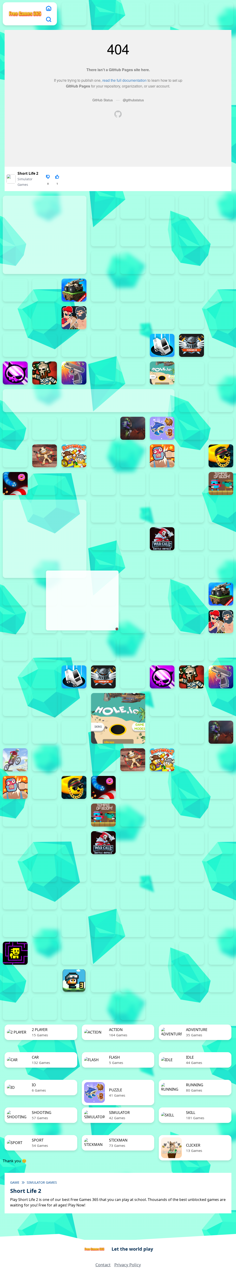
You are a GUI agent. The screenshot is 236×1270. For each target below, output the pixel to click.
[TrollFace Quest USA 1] (44, 953)
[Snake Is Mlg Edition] (221, 455)
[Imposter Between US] (221, 372)
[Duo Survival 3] (74, 13)
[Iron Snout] (221, 400)
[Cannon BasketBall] (191, 317)
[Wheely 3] (132, 953)
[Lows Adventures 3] (74, 980)
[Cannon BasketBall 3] (132, 317)
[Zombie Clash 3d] (221, 538)
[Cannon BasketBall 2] (103, 317)
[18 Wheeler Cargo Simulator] (132, 980)
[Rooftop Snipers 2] (132, 207)
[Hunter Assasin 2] (191, 372)
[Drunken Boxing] (132, 345)
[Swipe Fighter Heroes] (44, 815)
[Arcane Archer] (132, 262)
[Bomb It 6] (221, 290)
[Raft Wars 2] (74, 455)
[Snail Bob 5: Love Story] (191, 897)
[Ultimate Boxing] (162, 511)
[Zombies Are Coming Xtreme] (132, 566)
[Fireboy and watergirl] (103, 13)
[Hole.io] (162, 372)
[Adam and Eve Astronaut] (44, 870)
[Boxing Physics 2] (74, 317)
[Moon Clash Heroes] (103, 428)
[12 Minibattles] (191, 234)
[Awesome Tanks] (191, 262)
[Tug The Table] (103, 511)
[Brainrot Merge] (162, 428)
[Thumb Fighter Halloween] (191, 207)
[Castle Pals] (15, 345)
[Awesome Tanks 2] (162, 262)
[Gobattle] (162, 234)
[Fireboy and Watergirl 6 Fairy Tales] (221, 13)
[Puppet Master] (44, 455)
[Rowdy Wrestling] (191, 455)
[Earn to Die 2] (103, 566)
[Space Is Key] (132, 925)
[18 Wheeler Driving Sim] (162, 980)
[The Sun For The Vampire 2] (162, 925)
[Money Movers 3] (103, 207)
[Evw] (191, 345)
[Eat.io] (162, 345)
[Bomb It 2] (103, 290)
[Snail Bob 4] (162, 897)
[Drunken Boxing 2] (103, 345)
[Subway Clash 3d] (132, 483)
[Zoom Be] (132, 234)
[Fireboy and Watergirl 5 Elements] (191, 13)
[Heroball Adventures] (191, 870)
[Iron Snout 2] (191, 400)
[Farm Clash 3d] (221, 345)
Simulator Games (42, 1182)
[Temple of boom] (221, 483)
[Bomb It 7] (15, 317)
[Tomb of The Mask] (15, 953)
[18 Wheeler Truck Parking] (221, 980)
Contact (103, 1264)
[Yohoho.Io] (191, 538)
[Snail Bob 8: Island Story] (44, 925)
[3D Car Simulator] (44, 1008)
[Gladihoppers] (44, 372)
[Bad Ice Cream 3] (103, 870)
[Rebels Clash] (162, 566)
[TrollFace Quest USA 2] (74, 953)
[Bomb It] (44, 317)
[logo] (25, 14)
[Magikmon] (44, 428)
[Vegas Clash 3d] (191, 511)
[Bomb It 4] (162, 290)
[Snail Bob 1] (74, 897)
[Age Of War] (221, 234)
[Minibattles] (74, 428)
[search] (48, 19)
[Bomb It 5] (191, 290)
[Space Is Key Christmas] (103, 925)
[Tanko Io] (191, 483)
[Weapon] (221, 511)
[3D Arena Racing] (15, 1008)
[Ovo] (44, 897)
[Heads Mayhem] (44, 704)
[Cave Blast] (44, 345)
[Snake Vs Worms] (15, 483)
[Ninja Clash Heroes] (191, 428)
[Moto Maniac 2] (132, 428)
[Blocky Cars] (74, 290)
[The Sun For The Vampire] (221, 925)
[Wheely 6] (221, 953)
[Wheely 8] (44, 980)
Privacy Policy (127, 1264)
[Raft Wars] (103, 455)
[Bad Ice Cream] (132, 870)
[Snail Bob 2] (103, 897)
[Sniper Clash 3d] (44, 483)
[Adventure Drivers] (132, 1008)
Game (14, 1182)
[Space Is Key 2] (74, 925)
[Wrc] (162, 538)
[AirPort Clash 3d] (103, 262)
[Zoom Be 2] (221, 207)
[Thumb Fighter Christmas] (162, 207)
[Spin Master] (103, 483)
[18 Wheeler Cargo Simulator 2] (103, 980)
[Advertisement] (81, 600)
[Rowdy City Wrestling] (162, 455)
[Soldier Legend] (74, 483)
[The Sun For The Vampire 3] (191, 925)
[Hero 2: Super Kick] (132, 372)
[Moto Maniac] (15, 759)
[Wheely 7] (15, 980)
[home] (48, 8)
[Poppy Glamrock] (15, 455)
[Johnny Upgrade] (221, 870)
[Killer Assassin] (15, 428)
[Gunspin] (74, 372)
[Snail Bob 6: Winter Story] (221, 897)
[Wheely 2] (103, 953)
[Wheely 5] (191, 953)
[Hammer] (103, 372)
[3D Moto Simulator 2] (74, 1008)
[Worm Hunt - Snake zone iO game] (132, 538)
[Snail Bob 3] (132, 897)
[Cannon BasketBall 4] (162, 317)
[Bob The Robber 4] (162, 870)
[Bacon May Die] (221, 262)
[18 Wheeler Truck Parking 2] (191, 980)
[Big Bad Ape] (15, 290)
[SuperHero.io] (162, 483)
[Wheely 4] (162, 953)
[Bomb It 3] (132, 290)
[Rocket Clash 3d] (132, 455)
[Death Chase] (74, 345)
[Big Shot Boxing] (44, 290)
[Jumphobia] (15, 897)
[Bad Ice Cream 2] (74, 870)
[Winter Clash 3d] (103, 538)
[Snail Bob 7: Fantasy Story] (15, 925)
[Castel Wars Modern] (221, 317)
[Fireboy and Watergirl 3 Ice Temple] (132, 13)
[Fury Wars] (15, 372)
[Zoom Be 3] (103, 234)
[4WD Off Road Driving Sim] (103, 1008)
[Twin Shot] (132, 511)
